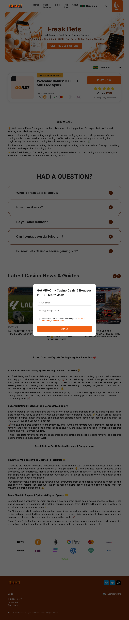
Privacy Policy (57, 321)
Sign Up (64, 328)
